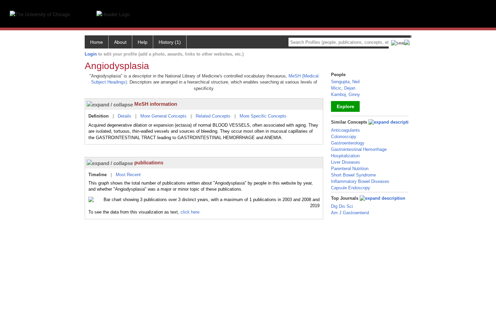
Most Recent (128, 174)
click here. (191, 212)
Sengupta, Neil (345, 81)
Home (96, 42)
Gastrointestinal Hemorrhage (359, 149)
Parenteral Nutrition (349, 168)
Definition (98, 116)
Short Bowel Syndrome (353, 175)
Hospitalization (345, 155)
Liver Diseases (345, 162)
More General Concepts (163, 116)
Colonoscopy (343, 136)
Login (91, 54)
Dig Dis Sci (342, 206)
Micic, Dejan (343, 88)
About (120, 42)
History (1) (170, 42)
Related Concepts (213, 116)
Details (124, 116)
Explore (345, 106)
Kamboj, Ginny (345, 94)
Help (142, 42)
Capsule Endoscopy (350, 187)
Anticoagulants (345, 130)
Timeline (97, 174)
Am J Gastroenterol (350, 212)
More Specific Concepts (263, 116)
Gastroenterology (347, 143)
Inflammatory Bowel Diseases (360, 181)
